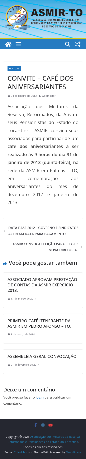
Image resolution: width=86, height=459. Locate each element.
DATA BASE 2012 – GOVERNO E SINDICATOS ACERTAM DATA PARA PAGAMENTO (43, 231)
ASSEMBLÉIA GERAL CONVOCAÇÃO (42, 356)
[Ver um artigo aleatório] (78, 44)
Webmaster (49, 96)
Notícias (14, 68)
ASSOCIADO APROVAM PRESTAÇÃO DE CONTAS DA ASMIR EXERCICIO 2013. (42, 285)
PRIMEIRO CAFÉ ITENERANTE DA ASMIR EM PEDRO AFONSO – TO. (39, 323)
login (40, 397)
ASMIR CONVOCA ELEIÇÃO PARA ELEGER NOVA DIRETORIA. (45, 247)
